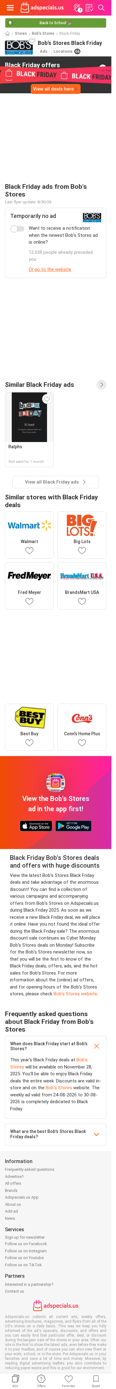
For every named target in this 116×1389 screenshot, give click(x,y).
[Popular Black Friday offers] (101, 385)
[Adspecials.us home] (42, 8)
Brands (11, 1190)
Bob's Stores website (75, 994)
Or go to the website (50, 269)
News (10, 1218)
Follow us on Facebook (26, 1243)
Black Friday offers (32, 67)
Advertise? (14, 1176)
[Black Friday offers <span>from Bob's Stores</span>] (102, 68)
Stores (21, 33)
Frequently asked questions (29, 1169)
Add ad (11, 1211)
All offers (13, 1183)
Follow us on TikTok (23, 1265)
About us (13, 1204)
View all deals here (53, 89)
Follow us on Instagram (26, 1251)
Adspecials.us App (22, 1197)
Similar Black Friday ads (39, 384)
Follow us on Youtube (24, 1257)
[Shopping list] (89, 8)
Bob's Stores (43, 33)
